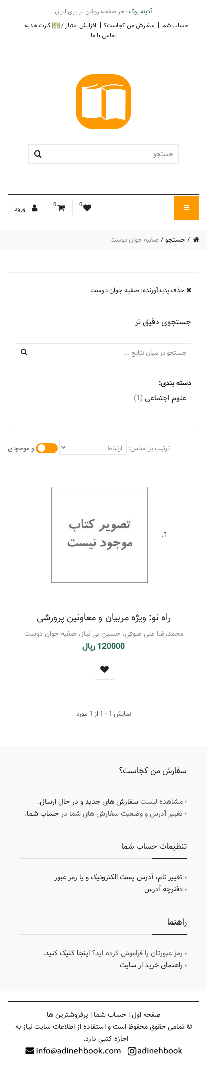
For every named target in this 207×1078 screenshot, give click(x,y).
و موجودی (21, 448)
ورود (20, 208)
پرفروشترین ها (67, 1015)
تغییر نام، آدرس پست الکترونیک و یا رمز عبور (118, 877)
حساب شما (174, 25)
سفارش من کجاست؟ (129, 25)
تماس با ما (104, 35)
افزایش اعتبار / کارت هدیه (60, 25)
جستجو (175, 239)
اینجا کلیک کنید (67, 953)
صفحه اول (146, 1015)
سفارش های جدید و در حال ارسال (89, 802)
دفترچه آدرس (163, 889)
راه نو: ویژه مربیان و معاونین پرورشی (104, 617)
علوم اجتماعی (160, 398)
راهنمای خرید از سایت (151, 965)
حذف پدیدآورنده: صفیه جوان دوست (138, 290)
